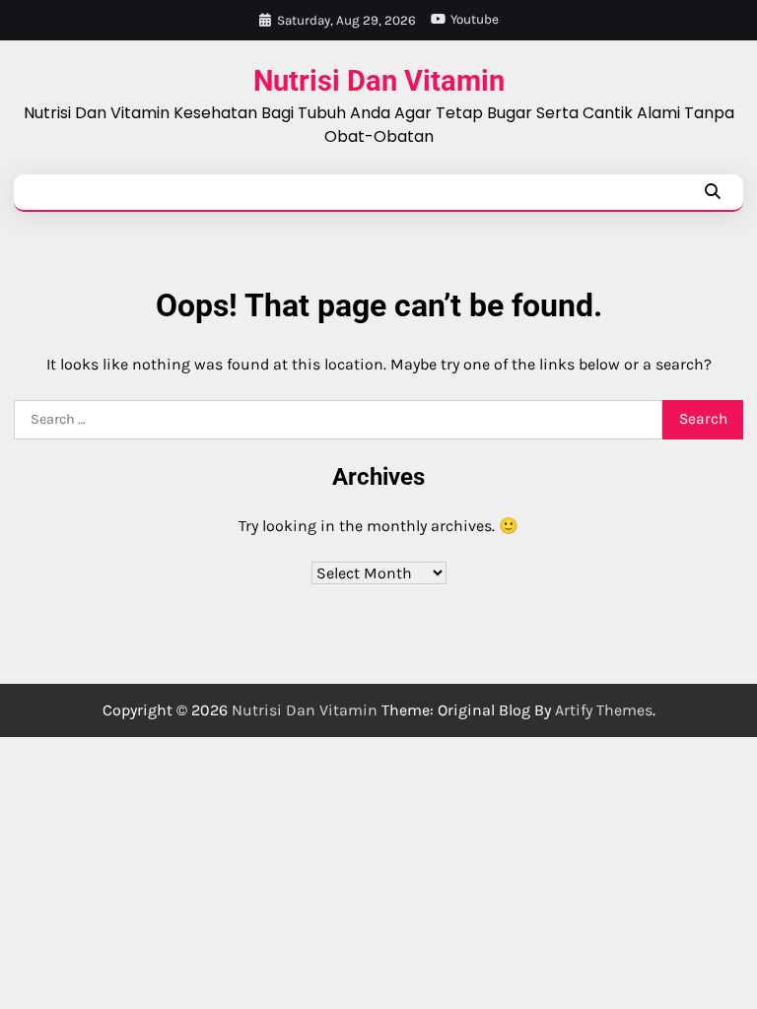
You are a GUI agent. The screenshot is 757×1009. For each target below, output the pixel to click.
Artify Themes (604, 710)
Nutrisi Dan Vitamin (379, 81)
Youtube (474, 19)
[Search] (711, 192)
